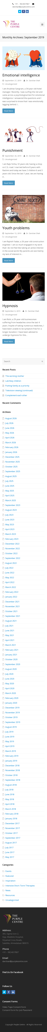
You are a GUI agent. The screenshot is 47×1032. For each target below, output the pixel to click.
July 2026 (9, 423)
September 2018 (12, 780)
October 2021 (11, 611)
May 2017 (9, 857)
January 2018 (11, 818)
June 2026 (9, 428)
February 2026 (11, 447)
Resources (10, 895)
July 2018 (9, 789)
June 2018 (9, 794)
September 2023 (12, 505)
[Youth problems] (23, 209)
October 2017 (11, 833)
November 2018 (12, 770)
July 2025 (9, 481)
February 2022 (11, 592)
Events (8, 871)
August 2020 (11, 669)
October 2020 (11, 659)
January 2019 (11, 760)
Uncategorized (11, 84)
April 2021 (9, 640)
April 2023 (9, 529)
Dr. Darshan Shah (33, 80)
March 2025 (10, 500)
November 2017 (12, 828)
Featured (9, 876)
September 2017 (12, 838)
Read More (8, 111)
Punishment (12, 150)
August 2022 (11, 563)
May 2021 (9, 635)
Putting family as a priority (17, 385)
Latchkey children (13, 381)
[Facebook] (23, 11)
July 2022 (9, 568)
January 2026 (11, 452)
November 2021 (12, 606)
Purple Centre (19, 1024)
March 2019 (10, 751)
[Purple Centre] (11, 24)
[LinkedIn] (27, 11)
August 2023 (11, 510)
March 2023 (10, 534)
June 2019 (9, 736)
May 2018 (9, 799)
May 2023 (9, 524)
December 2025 (12, 457)
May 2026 (9, 433)
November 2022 (12, 548)
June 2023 (9, 519)
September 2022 (12, 558)
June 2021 (9, 630)
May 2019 (9, 741)
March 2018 (10, 809)
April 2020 (9, 688)
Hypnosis (10, 305)
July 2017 (9, 847)
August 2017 (11, 842)
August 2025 (11, 476)
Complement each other (16, 395)
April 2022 (9, 582)
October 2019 (11, 717)
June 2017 (9, 852)
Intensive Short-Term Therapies (20, 885)
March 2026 (10, 442)
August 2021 (11, 621)
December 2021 (12, 601)
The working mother (14, 376)
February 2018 (11, 813)
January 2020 (11, 703)
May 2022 (9, 577)
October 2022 (11, 553)
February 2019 (11, 756)
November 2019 (12, 712)
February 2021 (11, 650)
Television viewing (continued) (19, 390)
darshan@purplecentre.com (14, 961)
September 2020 (12, 664)
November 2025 (12, 461)
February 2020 (11, 698)
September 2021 (12, 616)
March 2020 (10, 693)
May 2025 (9, 490)
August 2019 (11, 727)
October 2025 (11, 466)
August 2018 (11, 785)
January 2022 (11, 596)
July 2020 (9, 674)
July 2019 (9, 731)
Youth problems (16, 227)
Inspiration (10, 880)
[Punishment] (23, 134)
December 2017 (12, 823)
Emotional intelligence (21, 75)
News (7, 890)
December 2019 (12, 707)
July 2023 (9, 515)
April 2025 (9, 495)
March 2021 (10, 645)
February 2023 (11, 539)
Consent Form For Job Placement (17, 1010)
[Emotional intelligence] (23, 58)
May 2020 (9, 683)
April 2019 (9, 746)
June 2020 (9, 678)
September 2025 (12, 471)
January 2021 (11, 654)
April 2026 (9, 437)
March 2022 (10, 587)
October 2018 (11, 775)
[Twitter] (19, 11)
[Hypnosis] (23, 286)
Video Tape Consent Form (14, 1007)
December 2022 (12, 543)
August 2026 (11, 418)
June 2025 (9, 486)
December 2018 (12, 765)
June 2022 (9, 572)
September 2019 (12, 722)
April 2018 (9, 804)
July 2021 (9, 625)
